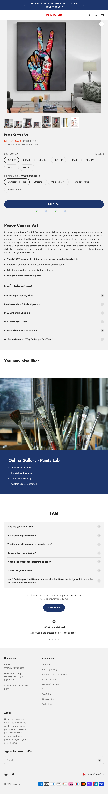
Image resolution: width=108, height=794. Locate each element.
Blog (44, 689)
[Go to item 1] (8, 123)
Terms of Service (50, 684)
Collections (47, 704)
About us (46, 664)
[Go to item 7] (65, 123)
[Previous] (24, 5)
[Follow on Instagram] (6, 774)
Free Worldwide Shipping (27, 144)
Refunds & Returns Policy (54, 674)
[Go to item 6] (56, 122)
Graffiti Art (47, 694)
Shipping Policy (49, 669)
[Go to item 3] (27, 123)
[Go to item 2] (18, 124)
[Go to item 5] (46, 122)
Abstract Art (48, 699)
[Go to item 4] (37, 125)
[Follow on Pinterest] (12, 774)
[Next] (83, 5)
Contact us (54, 607)
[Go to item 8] (75, 122)
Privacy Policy (49, 679)
